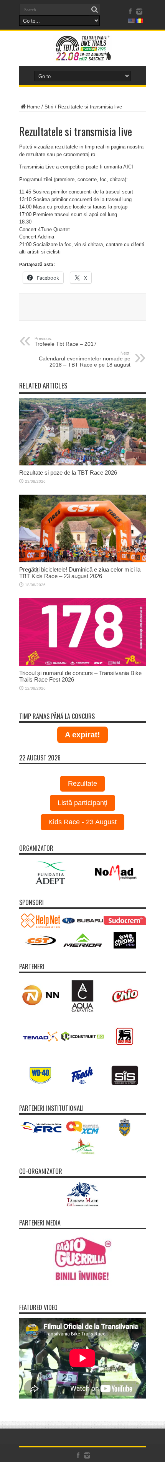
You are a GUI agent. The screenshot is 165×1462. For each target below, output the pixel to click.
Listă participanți (82, 803)
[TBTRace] (82, 56)
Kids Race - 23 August (82, 822)
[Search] (94, 9)
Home (33, 107)
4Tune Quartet (54, 229)
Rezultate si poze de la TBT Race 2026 (68, 472)
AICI (128, 167)
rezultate (35, 154)
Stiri (49, 107)
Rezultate (82, 783)
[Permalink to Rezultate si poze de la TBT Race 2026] (82, 464)
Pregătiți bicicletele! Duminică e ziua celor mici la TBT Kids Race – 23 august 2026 (79, 572)
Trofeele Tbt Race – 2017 (66, 341)
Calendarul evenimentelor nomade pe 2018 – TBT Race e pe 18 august (84, 359)
